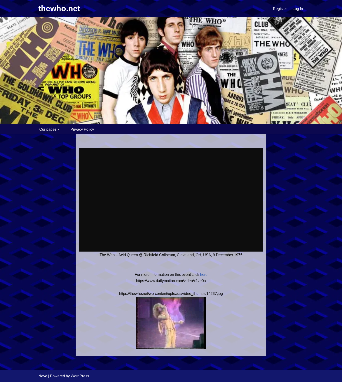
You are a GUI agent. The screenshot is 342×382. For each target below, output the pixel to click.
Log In (298, 9)
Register (280, 9)
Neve (42, 376)
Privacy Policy (82, 129)
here (204, 274)
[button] (59, 129)
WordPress (80, 376)
